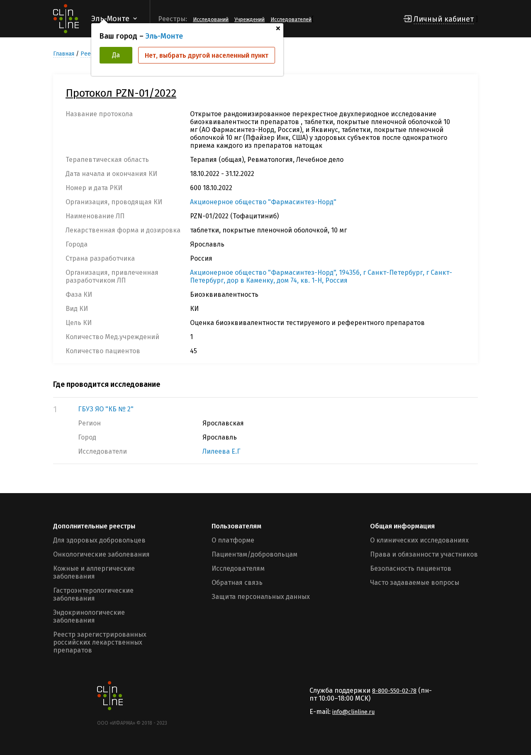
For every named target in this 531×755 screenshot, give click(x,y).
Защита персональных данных (261, 597)
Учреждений (249, 19)
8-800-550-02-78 (394, 690)
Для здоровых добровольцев (99, 540)
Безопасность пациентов (410, 568)
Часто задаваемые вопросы (414, 582)
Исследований (211, 19)
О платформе (233, 540)
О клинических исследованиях (419, 540)
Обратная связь (237, 582)
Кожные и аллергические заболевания (94, 572)
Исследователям (238, 568)
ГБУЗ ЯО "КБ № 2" (106, 409)
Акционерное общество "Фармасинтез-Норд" (263, 202)
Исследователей (291, 19)
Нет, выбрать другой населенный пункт (206, 55)
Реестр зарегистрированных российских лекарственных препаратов (99, 642)
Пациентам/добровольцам (254, 554)
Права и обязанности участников (424, 554)
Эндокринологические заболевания (89, 616)
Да (116, 55)
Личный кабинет (444, 19)
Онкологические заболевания (101, 554)
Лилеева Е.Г (221, 451)
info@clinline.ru (353, 712)
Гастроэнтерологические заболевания (93, 594)
